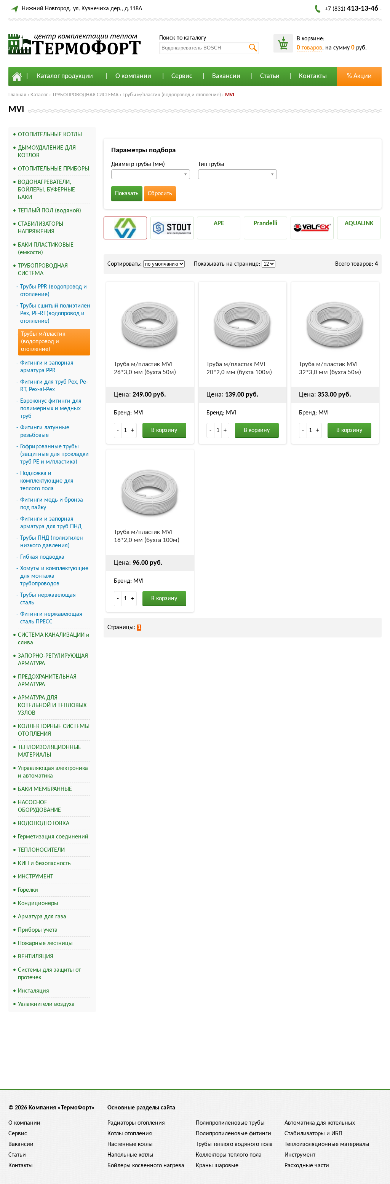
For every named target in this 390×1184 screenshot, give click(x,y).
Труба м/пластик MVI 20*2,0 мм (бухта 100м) (239, 368)
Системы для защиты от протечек (49, 974)
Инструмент (300, 1155)
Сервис (181, 76)
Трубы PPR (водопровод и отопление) (53, 291)
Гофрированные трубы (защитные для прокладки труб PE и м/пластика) (54, 454)
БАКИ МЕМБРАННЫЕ (45, 789)
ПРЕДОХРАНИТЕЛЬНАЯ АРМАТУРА (47, 681)
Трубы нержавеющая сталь (48, 599)
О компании (133, 76)
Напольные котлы (130, 1155)
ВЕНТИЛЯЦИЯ (35, 957)
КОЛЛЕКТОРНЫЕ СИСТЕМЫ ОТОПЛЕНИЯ (54, 730)
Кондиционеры (38, 903)
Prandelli (265, 223)
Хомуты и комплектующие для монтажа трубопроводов (54, 576)
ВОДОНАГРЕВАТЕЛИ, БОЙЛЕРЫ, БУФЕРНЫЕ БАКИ (46, 190)
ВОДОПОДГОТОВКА (43, 824)
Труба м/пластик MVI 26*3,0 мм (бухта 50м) (145, 368)
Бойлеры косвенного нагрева (145, 1166)
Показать (127, 194)
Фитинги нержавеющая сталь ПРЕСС (51, 618)
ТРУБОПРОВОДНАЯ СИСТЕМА (85, 95)
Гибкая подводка (42, 557)
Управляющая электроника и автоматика (53, 772)
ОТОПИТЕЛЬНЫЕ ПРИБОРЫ (53, 169)
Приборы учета (38, 930)
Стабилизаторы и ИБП (313, 1134)
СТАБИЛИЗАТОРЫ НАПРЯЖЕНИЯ (40, 228)
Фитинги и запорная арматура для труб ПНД (51, 523)
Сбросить (160, 194)
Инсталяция (33, 991)
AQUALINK (359, 223)
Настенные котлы (130, 1144)
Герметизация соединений (53, 837)
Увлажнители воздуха (46, 1004)
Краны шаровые (217, 1166)
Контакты (313, 76)
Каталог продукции (65, 76)
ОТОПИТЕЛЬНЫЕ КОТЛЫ (50, 135)
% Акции (359, 76)
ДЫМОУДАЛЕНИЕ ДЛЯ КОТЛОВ (47, 152)
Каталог (39, 95)
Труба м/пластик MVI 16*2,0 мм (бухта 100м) (146, 536)
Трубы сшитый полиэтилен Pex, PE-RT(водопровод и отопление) (55, 313)
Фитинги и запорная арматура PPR (47, 367)
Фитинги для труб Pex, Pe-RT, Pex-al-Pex (54, 386)
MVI (229, 95)
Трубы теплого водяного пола (234, 1144)
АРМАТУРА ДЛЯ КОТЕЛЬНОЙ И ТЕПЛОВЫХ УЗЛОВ (52, 705)
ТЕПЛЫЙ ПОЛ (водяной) (49, 211)
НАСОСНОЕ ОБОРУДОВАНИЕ (39, 806)
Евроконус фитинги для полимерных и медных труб (51, 408)
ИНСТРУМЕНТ (35, 877)
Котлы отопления (129, 1134)
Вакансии (226, 76)
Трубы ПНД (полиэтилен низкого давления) (51, 542)
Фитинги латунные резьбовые (44, 431)
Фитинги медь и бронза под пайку (51, 504)
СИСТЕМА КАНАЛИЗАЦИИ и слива (54, 639)
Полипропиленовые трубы (230, 1123)
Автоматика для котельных (320, 1123)
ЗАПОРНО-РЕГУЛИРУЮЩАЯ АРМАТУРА (53, 660)
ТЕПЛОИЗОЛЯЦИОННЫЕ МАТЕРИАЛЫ (49, 751)
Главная (17, 95)
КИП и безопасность (44, 864)
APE (219, 223)
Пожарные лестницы (45, 943)
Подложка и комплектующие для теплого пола (47, 481)
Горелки (28, 890)
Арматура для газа (42, 917)
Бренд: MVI (129, 413)
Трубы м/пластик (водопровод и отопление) (172, 95)
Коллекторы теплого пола (229, 1155)
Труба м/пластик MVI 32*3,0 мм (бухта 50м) (330, 368)
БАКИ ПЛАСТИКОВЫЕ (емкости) (46, 249)
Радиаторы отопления (136, 1123)
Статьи (270, 76)
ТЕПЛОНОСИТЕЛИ (41, 850)
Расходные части (307, 1166)
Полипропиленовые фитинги (233, 1134)
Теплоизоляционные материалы (327, 1144)
